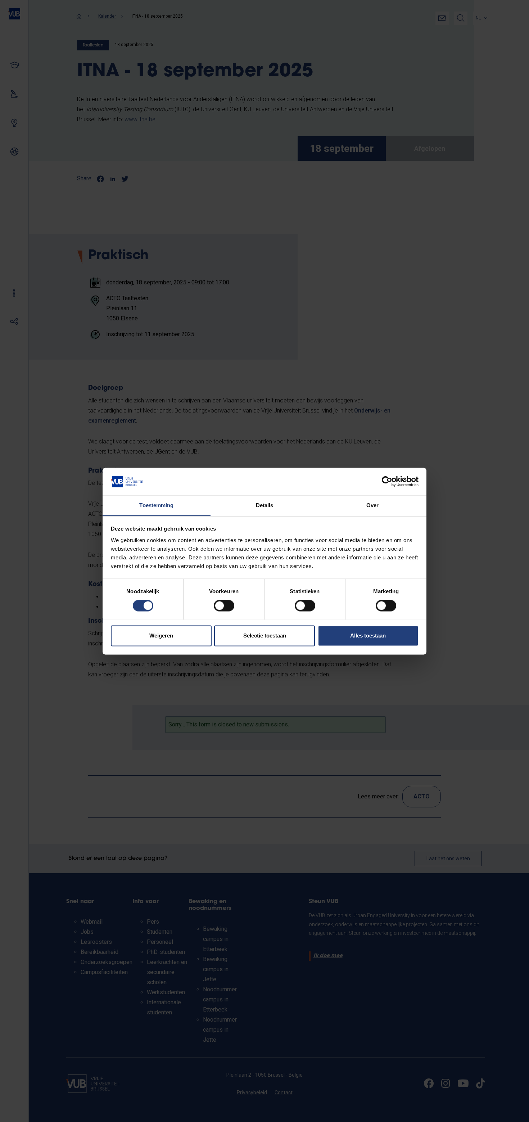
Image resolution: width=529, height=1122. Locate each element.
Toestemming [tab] (156, 505)
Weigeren (161, 635)
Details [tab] (264, 505)
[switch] (224, 605)
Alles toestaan (368, 635)
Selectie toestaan (264, 635)
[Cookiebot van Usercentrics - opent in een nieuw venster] (387, 481)
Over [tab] (372, 505)
